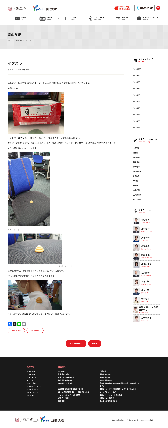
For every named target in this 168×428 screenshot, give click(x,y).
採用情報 (62, 401)
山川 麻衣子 (146, 263)
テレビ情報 (31, 371)
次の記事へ (35, 330)
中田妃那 (136, 190)
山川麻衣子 (137, 171)
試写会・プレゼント (34, 386)
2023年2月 (137, 108)
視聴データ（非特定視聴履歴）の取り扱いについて (118, 389)
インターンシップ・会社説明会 (69, 395)
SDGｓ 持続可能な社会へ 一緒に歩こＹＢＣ (73, 392)
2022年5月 (137, 127)
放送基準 (103, 371)
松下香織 (136, 162)
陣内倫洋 (136, 166)
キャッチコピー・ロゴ (108, 392)
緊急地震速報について (108, 377)
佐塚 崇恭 (145, 272)
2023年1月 (137, 114)
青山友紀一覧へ (76, 343)
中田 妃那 (145, 298)
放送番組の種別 (63, 374)
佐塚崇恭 (136, 176)
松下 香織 (145, 246)
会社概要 (61, 371)
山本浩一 (136, 152)
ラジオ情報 (31, 374)
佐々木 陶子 (146, 317)
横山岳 (135, 185)
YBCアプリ (31, 395)
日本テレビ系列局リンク (108, 401)
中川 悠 (145, 281)
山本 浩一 (145, 228)
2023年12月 (137, 69)
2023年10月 (137, 75)
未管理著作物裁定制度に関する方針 (71, 389)
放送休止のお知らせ (107, 398)
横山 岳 (145, 290)
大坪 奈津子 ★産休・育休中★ (149, 308)
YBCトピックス (32, 392)
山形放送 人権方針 (65, 383)
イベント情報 (31, 383)
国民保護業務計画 (106, 380)
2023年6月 (137, 82)
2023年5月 (137, 88)
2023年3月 (137, 101)
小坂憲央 (136, 148)
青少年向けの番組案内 (66, 377)
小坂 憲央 (145, 219)
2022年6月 (137, 121)
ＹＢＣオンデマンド (34, 389)
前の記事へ (16, 330)
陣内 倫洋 (145, 254)
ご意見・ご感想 (63, 398)
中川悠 (135, 181)
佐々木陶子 (137, 199)
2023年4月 (137, 95)
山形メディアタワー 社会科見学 (111, 395)
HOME (94, 343)
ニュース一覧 (31, 377)
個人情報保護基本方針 (66, 380)
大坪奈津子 (137, 195)
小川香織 (136, 157)
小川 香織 (145, 237)
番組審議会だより (106, 374)
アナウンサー (31, 380)
